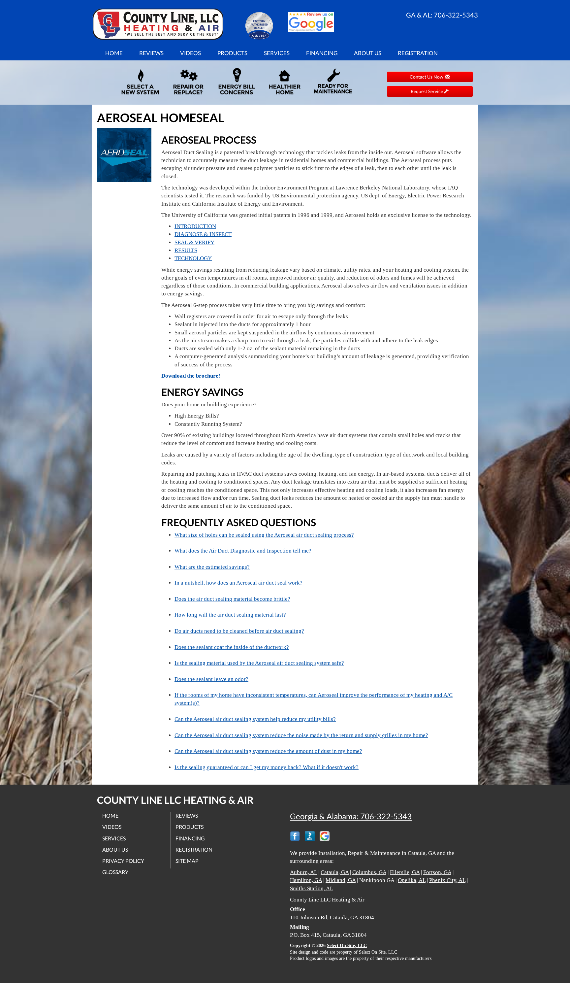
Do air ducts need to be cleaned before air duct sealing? (239, 631)
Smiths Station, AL (311, 888)
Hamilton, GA (306, 880)
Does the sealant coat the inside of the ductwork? (231, 647)
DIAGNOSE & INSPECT (203, 234)
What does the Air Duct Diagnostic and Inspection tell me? (242, 551)
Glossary (115, 872)
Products (232, 53)
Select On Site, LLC (347, 945)
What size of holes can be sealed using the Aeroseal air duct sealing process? (264, 535)
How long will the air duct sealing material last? (230, 615)
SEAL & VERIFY (194, 242)
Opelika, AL (412, 880)
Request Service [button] (427, 91)
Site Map (187, 861)
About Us (367, 53)
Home (114, 53)
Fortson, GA (437, 872)
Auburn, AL (303, 872)
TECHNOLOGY (193, 258)
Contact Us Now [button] (427, 77)
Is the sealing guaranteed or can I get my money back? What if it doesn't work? (266, 767)
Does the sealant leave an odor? (211, 679)
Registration (418, 53)
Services (277, 53)
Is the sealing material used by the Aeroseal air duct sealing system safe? (259, 663)
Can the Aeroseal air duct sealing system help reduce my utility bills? (255, 719)
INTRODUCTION (195, 226)
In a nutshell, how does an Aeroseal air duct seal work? (238, 583)
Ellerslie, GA (405, 872)
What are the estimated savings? (212, 567)
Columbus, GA (369, 872)
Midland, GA (341, 880)
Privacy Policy (123, 861)
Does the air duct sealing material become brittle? (232, 599)
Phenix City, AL (447, 880)
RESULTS (185, 250)
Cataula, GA (335, 872)
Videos (190, 53)
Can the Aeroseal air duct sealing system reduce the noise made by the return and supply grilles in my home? (301, 735)
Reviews (151, 53)
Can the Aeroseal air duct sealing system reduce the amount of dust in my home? (268, 751)
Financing (321, 53)
